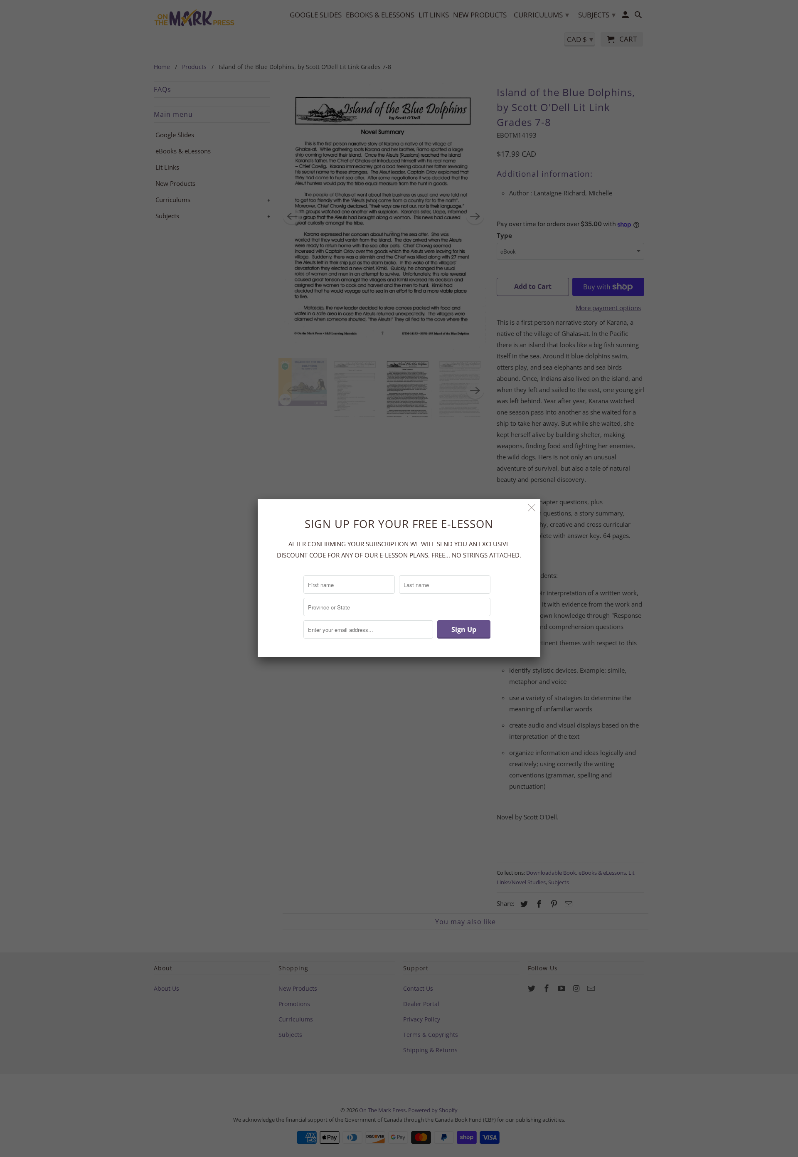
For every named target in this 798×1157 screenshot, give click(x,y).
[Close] (532, 508)
